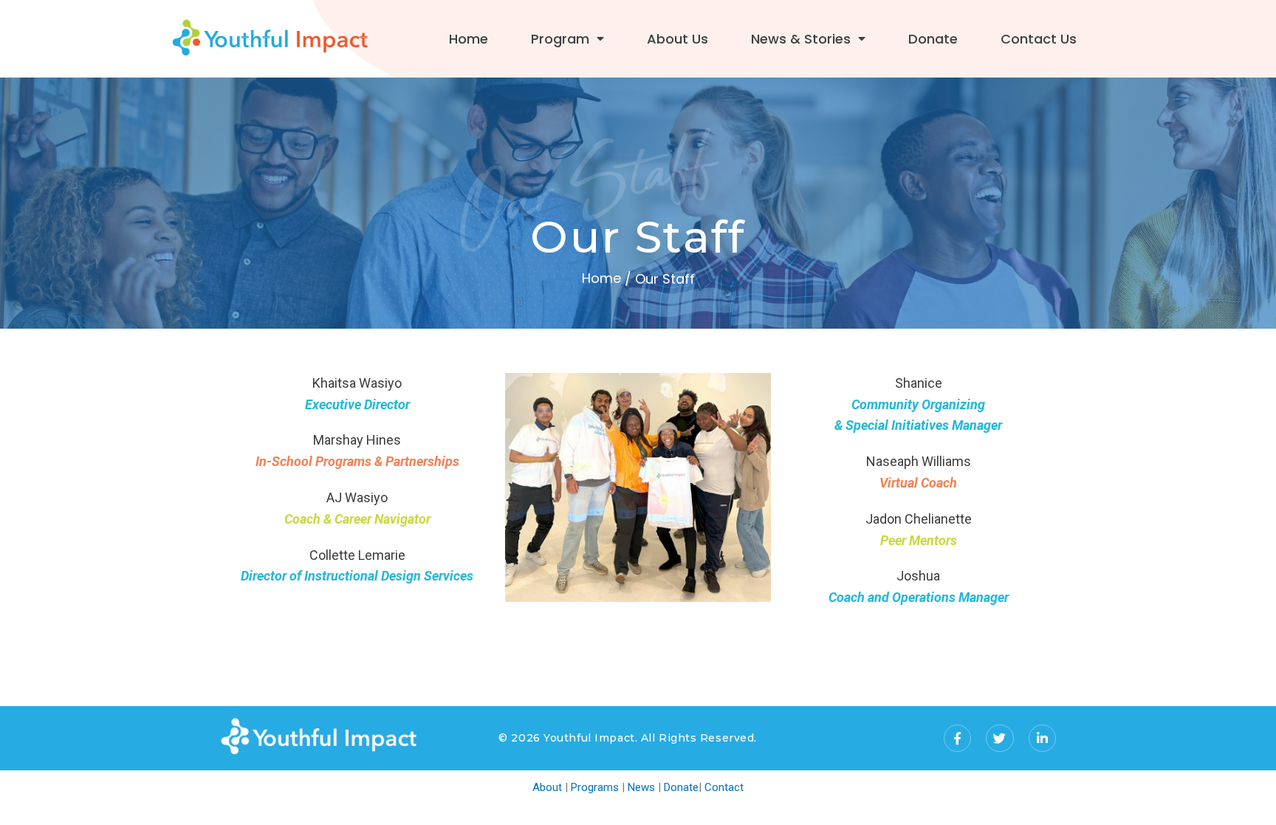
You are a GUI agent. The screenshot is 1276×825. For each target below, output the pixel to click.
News (641, 787)
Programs (595, 787)
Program (560, 39)
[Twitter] (999, 738)
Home (468, 39)
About (547, 787)
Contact (724, 787)
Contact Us (1039, 39)
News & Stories (801, 39)
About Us (677, 39)
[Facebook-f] (957, 738)
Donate (933, 39)
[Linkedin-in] (1042, 738)
